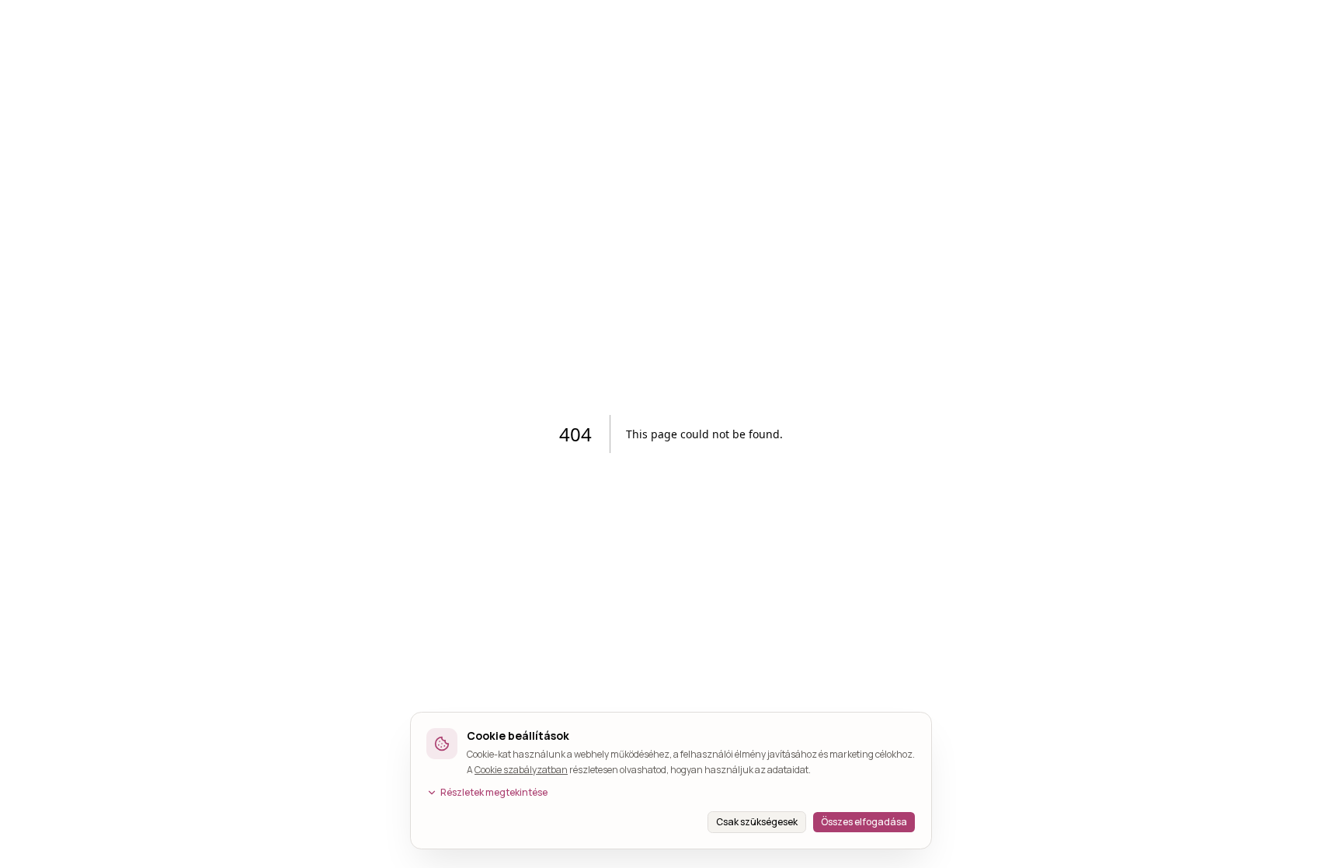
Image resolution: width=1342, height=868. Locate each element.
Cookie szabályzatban (521, 769)
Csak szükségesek (757, 821)
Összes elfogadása (864, 821)
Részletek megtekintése (494, 792)
